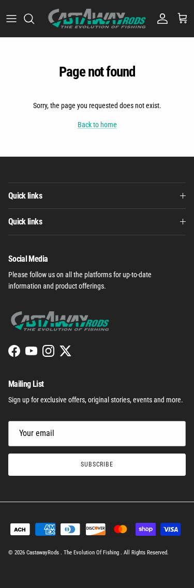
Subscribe (97, 464)
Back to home (97, 124)
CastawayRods (43, 552)
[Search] (34, 18)
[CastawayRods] (97, 18)
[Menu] (11, 18)
